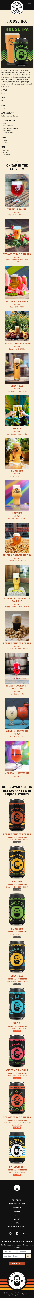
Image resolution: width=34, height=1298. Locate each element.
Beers (17, 1196)
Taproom (17, 1208)
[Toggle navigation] (29, 4)
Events (17, 1211)
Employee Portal (21, 1295)
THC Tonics (17, 1200)
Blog (17, 1215)
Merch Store (17, 1263)
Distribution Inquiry (17, 1227)
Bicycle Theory (12, 1295)
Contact (17, 1223)
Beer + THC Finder (17, 1204)
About (17, 1219)
